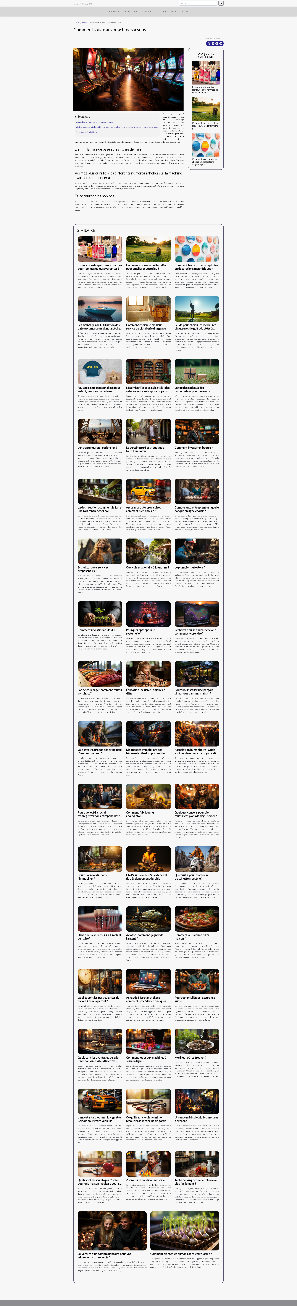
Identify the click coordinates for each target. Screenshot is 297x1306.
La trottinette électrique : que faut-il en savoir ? (145, 449)
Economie (114, 11)
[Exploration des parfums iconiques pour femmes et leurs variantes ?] (206, 72)
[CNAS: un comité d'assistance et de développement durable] (148, 858)
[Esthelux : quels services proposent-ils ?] (100, 551)
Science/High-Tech (166, 11)
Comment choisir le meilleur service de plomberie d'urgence (146, 326)
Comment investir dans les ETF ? (98, 630)
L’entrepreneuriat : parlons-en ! (97, 447)
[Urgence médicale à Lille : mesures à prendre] (197, 1101)
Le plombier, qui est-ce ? (190, 567)
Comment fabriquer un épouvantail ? (140, 814)
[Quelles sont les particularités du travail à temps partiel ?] (100, 981)
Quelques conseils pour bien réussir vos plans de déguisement (196, 814)
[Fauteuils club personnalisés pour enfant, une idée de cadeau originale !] (100, 371)
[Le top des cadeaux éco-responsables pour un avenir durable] (197, 371)
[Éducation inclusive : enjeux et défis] (148, 673)
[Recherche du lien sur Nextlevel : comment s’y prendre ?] (197, 613)
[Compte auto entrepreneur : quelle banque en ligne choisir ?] (197, 491)
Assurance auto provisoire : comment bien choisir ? (143, 509)
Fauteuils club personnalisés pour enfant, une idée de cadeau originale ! (99, 391)
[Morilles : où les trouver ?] (197, 1041)
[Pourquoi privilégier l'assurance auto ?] (197, 981)
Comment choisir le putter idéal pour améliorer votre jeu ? (205, 126)
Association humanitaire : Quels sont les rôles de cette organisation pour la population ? (197, 753)
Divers (184, 11)
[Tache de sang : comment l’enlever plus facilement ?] (197, 1163)
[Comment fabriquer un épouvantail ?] (148, 796)
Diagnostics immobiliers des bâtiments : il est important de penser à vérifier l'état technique (146, 753)
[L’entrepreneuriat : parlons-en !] (100, 431)
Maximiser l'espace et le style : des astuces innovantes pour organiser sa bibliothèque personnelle (148, 391)
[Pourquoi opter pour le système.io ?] (148, 613)
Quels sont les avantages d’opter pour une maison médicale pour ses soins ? (100, 1183)
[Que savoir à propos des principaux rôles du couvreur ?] (100, 733)
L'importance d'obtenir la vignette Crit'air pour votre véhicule (99, 1119)
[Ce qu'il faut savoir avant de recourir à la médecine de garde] (148, 1101)
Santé (148, 11)
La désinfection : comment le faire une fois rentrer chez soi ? (99, 509)
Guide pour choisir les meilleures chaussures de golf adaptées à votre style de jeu (195, 328)
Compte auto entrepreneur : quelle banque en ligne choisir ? (197, 509)
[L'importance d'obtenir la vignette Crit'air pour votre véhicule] (100, 1101)
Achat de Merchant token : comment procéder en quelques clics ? (146, 1001)
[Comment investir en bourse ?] (197, 431)
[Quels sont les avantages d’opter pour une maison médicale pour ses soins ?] (100, 1163)
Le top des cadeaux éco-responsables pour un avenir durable (192, 391)
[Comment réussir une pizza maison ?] (197, 918)
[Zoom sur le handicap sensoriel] (148, 1163)
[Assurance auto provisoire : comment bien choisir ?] (148, 491)
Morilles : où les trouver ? (191, 1057)
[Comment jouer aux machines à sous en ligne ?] (148, 1041)
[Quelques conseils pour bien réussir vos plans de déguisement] (197, 796)
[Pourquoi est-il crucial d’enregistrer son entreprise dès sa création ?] (100, 796)
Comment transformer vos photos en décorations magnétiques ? (205, 162)
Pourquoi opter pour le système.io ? (140, 631)
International (132, 11)
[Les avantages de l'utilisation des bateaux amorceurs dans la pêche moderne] (100, 308)
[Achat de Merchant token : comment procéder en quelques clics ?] (148, 981)
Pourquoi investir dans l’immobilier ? (92, 876)
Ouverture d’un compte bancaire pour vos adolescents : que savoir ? (104, 1255)
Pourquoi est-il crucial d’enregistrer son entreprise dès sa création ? (100, 816)
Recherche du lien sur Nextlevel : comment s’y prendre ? (195, 631)
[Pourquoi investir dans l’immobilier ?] (100, 858)
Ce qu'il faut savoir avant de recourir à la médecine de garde (146, 1119)
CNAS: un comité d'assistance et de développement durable (146, 876)
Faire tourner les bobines (86, 132)
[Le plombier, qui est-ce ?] (197, 551)
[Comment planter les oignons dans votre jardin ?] (184, 1230)
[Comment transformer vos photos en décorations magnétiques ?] (206, 144)
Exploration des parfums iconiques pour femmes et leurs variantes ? (205, 90)
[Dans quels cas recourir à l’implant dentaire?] (100, 918)
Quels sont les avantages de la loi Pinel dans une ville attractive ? (98, 1059)
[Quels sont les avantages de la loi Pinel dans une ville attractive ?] (100, 1041)
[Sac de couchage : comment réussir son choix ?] (100, 673)
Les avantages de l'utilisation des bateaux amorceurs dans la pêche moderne (99, 328)
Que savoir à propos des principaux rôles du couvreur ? (100, 751)
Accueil (76, 22)
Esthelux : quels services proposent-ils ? (93, 569)
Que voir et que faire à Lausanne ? (147, 567)
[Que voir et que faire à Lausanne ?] (148, 551)
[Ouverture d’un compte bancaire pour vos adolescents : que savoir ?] (112, 1230)
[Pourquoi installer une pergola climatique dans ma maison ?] (197, 673)
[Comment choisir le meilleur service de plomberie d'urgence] (148, 308)
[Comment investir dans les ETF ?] (100, 613)
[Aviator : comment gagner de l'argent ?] (148, 918)
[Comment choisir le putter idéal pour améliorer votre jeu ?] (206, 108)
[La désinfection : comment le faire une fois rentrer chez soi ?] (100, 491)
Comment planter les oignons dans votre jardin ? (181, 1253)
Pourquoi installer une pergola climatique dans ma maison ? (194, 691)
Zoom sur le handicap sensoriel (145, 1180)
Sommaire (84, 117)
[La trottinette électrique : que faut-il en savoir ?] (148, 431)
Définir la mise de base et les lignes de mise (94, 121)
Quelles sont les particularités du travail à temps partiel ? (98, 999)
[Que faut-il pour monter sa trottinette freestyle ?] (197, 858)
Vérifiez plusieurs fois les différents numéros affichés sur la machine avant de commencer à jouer (117, 127)
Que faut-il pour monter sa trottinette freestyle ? (191, 876)
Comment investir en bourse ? (194, 447)
